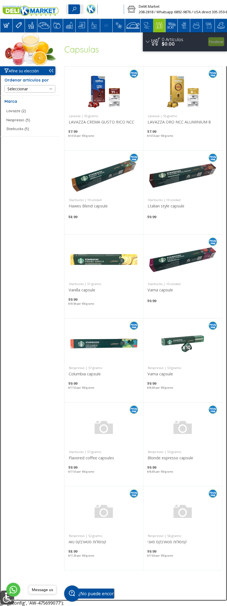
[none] (104, 108)
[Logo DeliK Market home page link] (30, 9)
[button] (6, 25)
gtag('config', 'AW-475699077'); (113, 19)
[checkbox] (29, 111)
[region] (185, 41)
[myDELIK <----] (90, 9)
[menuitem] (6, 25)
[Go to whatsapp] (13, 590)
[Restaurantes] (111, 9)
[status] (172, 39)
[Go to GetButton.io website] (13, 600)
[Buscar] (74, 9)
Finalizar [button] (216, 41)
